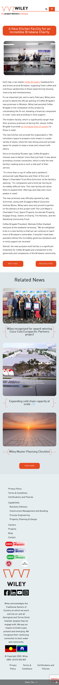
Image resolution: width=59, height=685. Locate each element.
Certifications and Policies (20, 497)
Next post (13, 264)
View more (29, 466)
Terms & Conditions (17, 493)
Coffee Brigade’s (32, 82)
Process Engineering (20, 515)
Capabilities (13, 503)
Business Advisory (18, 507)
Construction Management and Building (29, 511)
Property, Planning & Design (23, 519)
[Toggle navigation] (52, 9)
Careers (12, 525)
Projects (12, 529)
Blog (10, 533)
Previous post (46, 264)
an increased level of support (35, 127)
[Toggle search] (46, 9)
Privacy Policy (15, 489)
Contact (12, 537)
